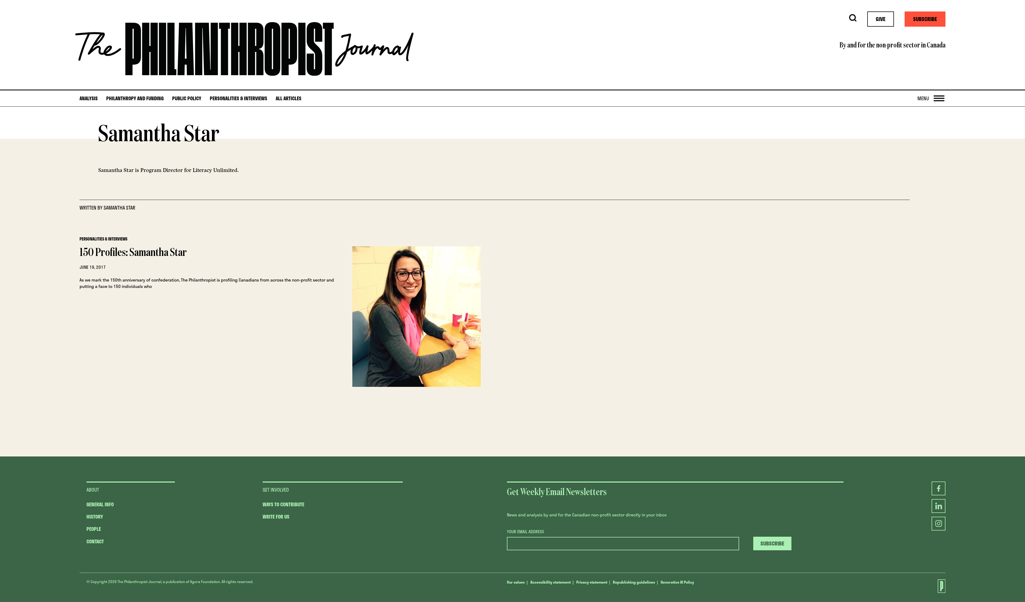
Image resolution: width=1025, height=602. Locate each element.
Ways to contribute (283, 504)
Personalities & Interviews (238, 98)
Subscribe (925, 19)
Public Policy (186, 98)
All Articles (288, 98)
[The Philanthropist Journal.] (938, 586)
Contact (95, 541)
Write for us (276, 516)
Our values (516, 582)
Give (880, 19)
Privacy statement (591, 582)
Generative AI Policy (677, 582)
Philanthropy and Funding (135, 98)
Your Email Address (525, 531)
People (93, 529)
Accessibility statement (550, 582)
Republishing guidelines (634, 582)
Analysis (89, 98)
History (94, 516)
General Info (100, 504)
